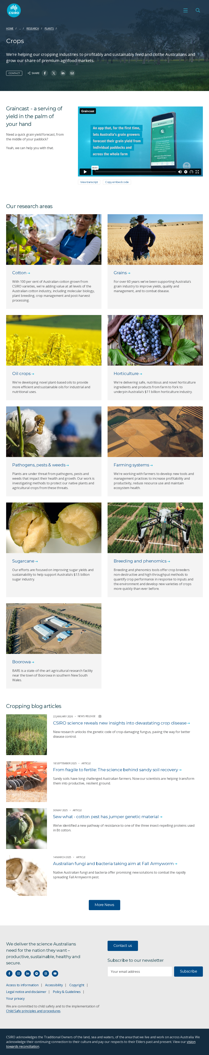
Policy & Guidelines (67, 992)
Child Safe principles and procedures (33, 1011)
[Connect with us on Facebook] (9, 973)
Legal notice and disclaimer (26, 992)
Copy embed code (117, 182)
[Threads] (46, 973)
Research (33, 28)
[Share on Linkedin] (63, 73)
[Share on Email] (72, 73)
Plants (49, 28)
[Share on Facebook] (45, 73)
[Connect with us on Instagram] (18, 973)
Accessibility (54, 985)
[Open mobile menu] (185, 10)
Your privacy (15, 998)
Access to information (22, 985)
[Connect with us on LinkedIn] (27, 973)
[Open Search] (198, 10)
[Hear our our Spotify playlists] (36, 973)
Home (9, 28)
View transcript (89, 182)
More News (104, 905)
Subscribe (188, 971)
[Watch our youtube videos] (55, 973)
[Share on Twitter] (54, 73)
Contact (14, 73)
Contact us (122, 945)
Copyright (76, 985)
